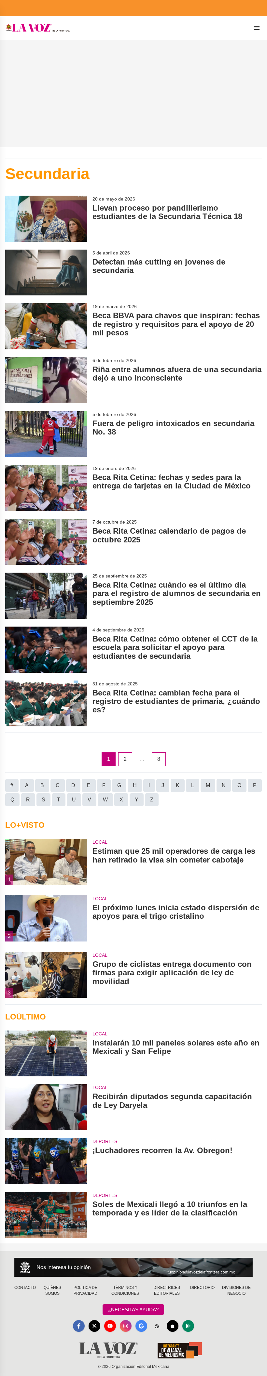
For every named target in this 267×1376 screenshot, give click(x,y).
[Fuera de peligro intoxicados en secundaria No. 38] (46, 434)
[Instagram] (126, 1326)
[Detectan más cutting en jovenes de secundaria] (46, 273)
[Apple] (172, 1326)
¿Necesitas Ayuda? (133, 1309)
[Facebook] (79, 1326)
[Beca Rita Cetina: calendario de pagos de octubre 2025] (46, 542)
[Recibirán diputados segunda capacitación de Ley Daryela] (46, 1107)
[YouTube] (110, 1326)
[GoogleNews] (141, 1326)
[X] (94, 1326)
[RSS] (157, 1326)
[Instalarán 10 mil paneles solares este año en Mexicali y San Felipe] (46, 1054)
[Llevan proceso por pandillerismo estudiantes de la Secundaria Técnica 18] (46, 219)
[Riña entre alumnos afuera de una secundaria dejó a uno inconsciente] (46, 380)
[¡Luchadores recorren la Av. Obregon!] (46, 1161)
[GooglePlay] (188, 1326)
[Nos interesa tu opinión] (133, 1267)
